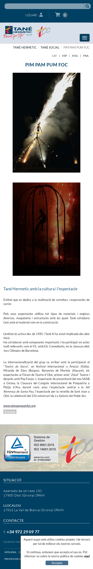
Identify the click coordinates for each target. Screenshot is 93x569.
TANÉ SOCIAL (50, 47)
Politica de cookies (17, 558)
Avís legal (10, 552)
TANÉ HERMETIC (25, 47)
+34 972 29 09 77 (23, 531)
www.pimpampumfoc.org (19, 405)
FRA (85, 55)
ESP (64, 55)
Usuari (31, 15)
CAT (54, 55)
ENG (75, 55)
